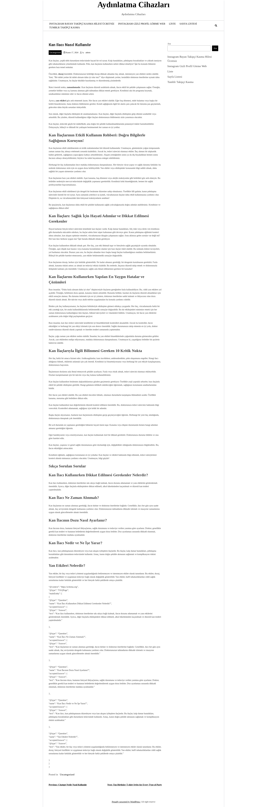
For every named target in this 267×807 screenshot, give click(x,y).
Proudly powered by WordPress (126, 802)
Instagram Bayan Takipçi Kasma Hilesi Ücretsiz (81, 23)
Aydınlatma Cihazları (133, 4)
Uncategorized (55, 53)
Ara (169, 43)
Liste (172, 23)
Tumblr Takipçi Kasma (64, 27)
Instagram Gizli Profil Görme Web (141, 23)
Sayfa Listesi (188, 23)
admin (88, 53)
